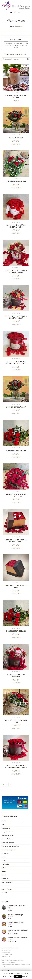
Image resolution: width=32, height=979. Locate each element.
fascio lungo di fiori (8, 835)
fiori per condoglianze (8, 850)
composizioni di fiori (8, 832)
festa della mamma (8, 842)
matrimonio (5, 864)
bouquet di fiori (6, 828)
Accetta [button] (18, 976)
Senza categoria (7, 889)
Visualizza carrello (16, 39)
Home (12, 26)
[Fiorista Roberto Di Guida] (16, 5)
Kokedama (5, 853)
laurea (4, 857)
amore (4, 821)
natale (4, 868)
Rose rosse (5, 878)
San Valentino (6, 886)
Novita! (4, 871)
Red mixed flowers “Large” (16, 407)
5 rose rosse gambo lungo (16, 181)
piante (4, 875)
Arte (3, 824)
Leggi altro (25, 976)
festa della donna (7, 839)
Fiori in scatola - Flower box (10, 846)
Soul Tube (5, 893)
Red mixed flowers (16, 138)
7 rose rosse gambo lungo (16, 451)
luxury (3, 860)
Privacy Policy (6, 971)
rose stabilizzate (7, 882)
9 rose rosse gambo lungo (16, 631)
